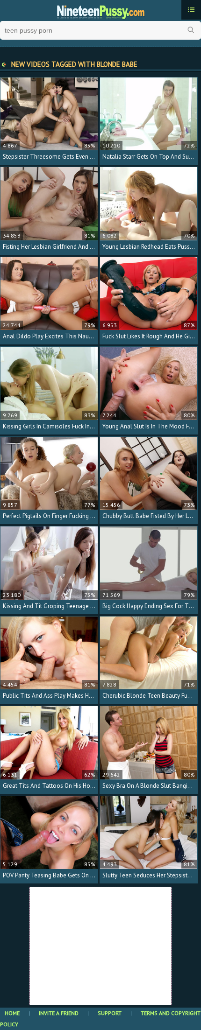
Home (12, 1012)
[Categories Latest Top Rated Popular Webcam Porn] (191, 10)
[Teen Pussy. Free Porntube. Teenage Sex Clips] (100, 10)
